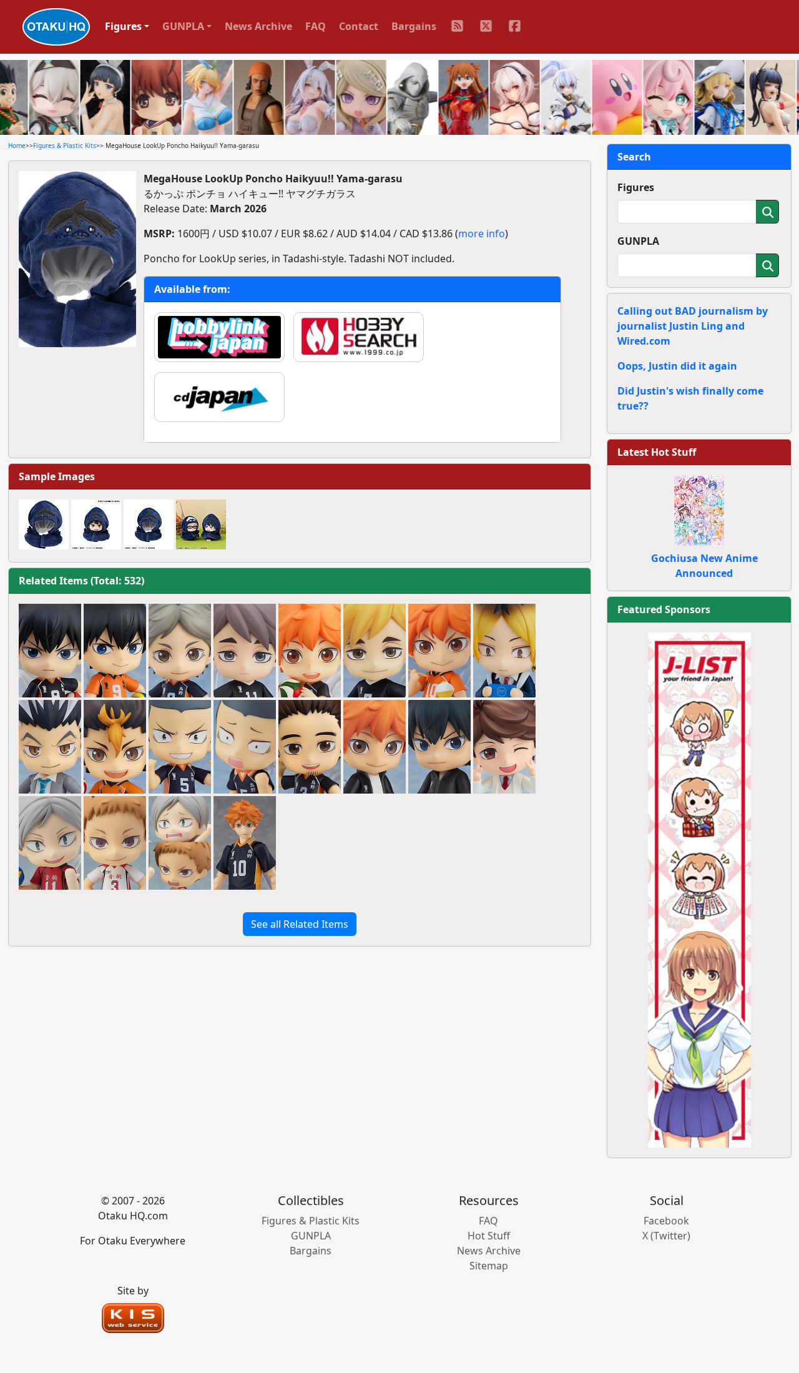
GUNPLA (638, 241)
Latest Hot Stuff (656, 452)
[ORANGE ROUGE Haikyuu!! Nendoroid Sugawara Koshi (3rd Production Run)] (180, 650)
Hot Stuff (489, 1236)
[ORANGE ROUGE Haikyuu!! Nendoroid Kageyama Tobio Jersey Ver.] (439, 747)
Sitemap (488, 1265)
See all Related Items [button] (299, 924)
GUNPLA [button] (183, 26)
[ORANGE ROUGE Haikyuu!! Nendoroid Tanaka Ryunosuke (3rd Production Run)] (180, 747)
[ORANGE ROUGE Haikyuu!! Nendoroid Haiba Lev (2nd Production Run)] (50, 843)
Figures (635, 187)
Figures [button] (123, 26)
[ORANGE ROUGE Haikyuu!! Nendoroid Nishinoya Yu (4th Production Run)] (115, 747)
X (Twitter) (666, 1236)
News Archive (258, 26)
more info (481, 233)
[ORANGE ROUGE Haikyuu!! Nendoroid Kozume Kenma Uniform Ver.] (504, 650)
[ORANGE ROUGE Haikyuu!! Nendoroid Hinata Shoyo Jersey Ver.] (374, 747)
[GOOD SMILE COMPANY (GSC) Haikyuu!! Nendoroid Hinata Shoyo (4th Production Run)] (309, 650)
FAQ (315, 26)
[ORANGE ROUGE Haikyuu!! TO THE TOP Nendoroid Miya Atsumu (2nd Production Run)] (374, 650)
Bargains (413, 26)
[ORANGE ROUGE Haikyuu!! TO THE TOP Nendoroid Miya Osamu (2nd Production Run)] (244, 650)
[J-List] (699, 889)
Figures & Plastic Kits (64, 145)
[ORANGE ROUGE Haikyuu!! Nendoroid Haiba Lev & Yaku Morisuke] (180, 843)
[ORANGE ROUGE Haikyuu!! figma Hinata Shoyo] (244, 843)
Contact (358, 26)
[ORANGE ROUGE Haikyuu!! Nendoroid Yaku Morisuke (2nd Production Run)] (115, 843)
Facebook (666, 1221)
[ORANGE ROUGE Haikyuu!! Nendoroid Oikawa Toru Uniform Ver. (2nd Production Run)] (504, 747)
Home (17, 145)
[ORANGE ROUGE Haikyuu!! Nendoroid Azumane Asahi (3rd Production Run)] (309, 747)
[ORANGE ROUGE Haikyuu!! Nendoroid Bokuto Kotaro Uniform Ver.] (50, 747)
